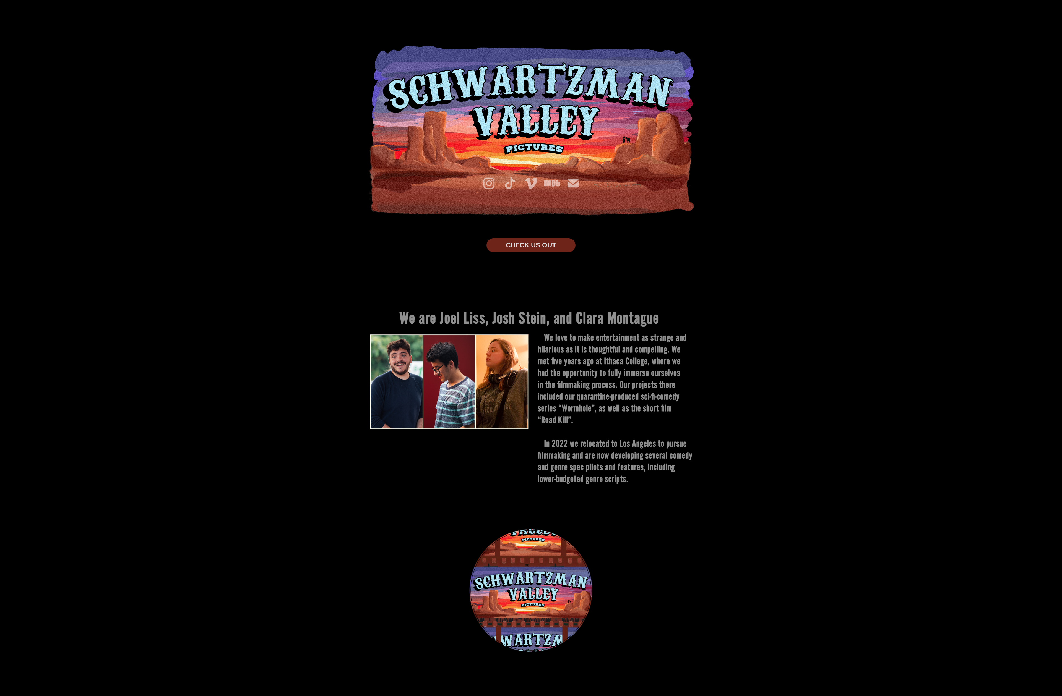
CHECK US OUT (531, 245)
